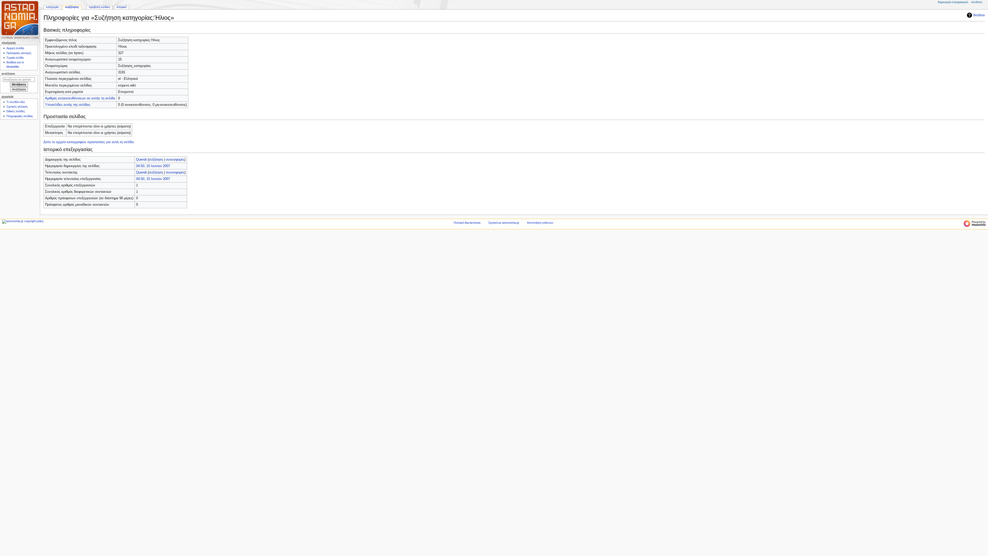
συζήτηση (156, 159)
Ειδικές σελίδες (15, 111)
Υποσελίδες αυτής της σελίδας (67, 105)
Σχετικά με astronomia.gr (503, 222)
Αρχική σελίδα (15, 48)
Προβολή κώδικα (99, 6)
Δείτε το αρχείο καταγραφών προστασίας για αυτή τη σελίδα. (89, 142)
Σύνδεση (976, 2)
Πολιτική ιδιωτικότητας (467, 222)
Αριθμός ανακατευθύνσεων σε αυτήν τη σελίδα (80, 98)
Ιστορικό (122, 6)
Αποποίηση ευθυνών (540, 222)
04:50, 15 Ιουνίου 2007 (153, 166)
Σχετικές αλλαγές (17, 106)
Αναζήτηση (8, 73)
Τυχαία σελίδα (15, 57)
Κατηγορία (52, 6)
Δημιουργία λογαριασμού (953, 2)
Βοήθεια (979, 15)
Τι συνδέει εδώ (15, 101)
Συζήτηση (72, 6)
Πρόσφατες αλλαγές (18, 53)
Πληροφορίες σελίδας (19, 116)
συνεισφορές (175, 159)
